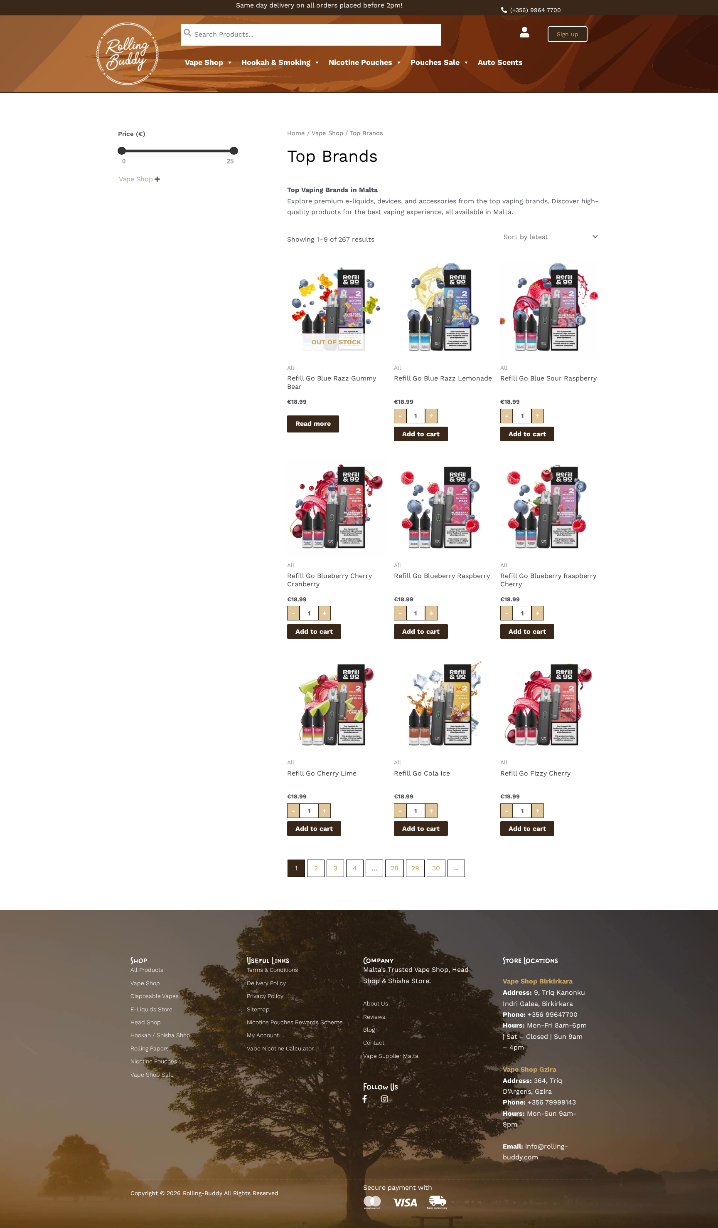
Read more (313, 423)
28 (394, 868)
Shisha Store (408, 981)
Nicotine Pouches (360, 62)
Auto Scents (500, 62)
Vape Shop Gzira (529, 1069)
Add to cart (421, 434)
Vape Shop (204, 62)
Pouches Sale (435, 62)
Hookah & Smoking (275, 62)
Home (296, 133)
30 (436, 868)
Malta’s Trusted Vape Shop (405, 970)
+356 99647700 (553, 1014)
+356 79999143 (552, 1102)
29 (415, 868)
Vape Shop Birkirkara (538, 981)
